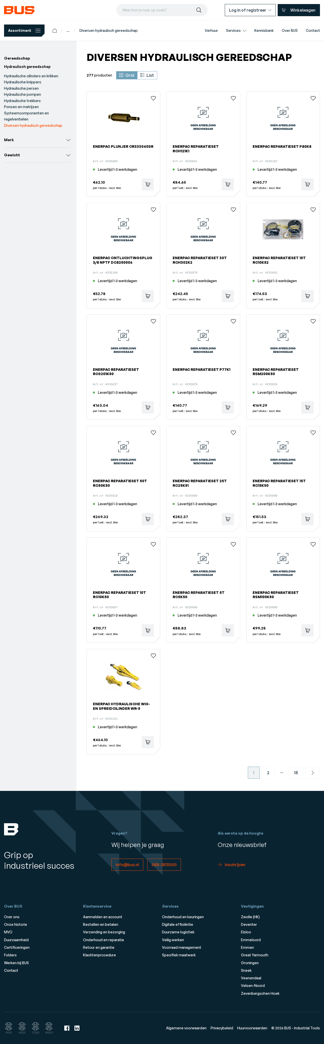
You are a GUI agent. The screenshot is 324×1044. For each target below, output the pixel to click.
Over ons (11, 917)
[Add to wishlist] (153, 98)
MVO (8, 932)
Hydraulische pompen (22, 94)
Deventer (249, 924)
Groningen (250, 963)
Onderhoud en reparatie (103, 940)
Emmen (247, 947)
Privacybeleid (222, 1028)
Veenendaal (251, 978)
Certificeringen (17, 947)
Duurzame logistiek (178, 932)
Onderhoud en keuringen (183, 917)
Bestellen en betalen (100, 924)
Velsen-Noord (253, 985)
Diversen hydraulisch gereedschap (108, 30)
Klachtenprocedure (99, 955)
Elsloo (246, 932)
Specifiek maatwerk (179, 955)
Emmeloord (251, 940)
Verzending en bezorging (104, 932)
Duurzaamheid (16, 940)
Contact (11, 970)
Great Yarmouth (254, 955)
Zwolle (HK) (250, 917)
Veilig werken (173, 940)
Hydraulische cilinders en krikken (31, 76)
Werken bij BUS (16, 963)
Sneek (246, 970)
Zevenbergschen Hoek (260, 993)
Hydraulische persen (21, 88)
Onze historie (15, 924)
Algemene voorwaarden (186, 1028)
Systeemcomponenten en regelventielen (26, 116)
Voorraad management (181, 947)
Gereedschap (17, 58)
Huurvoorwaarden (252, 1028)
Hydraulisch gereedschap (27, 66)
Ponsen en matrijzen (21, 107)
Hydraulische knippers (22, 82)
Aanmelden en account (102, 917)
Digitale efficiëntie (177, 924)
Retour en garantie (98, 947)
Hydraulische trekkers (22, 101)
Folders (10, 955)
